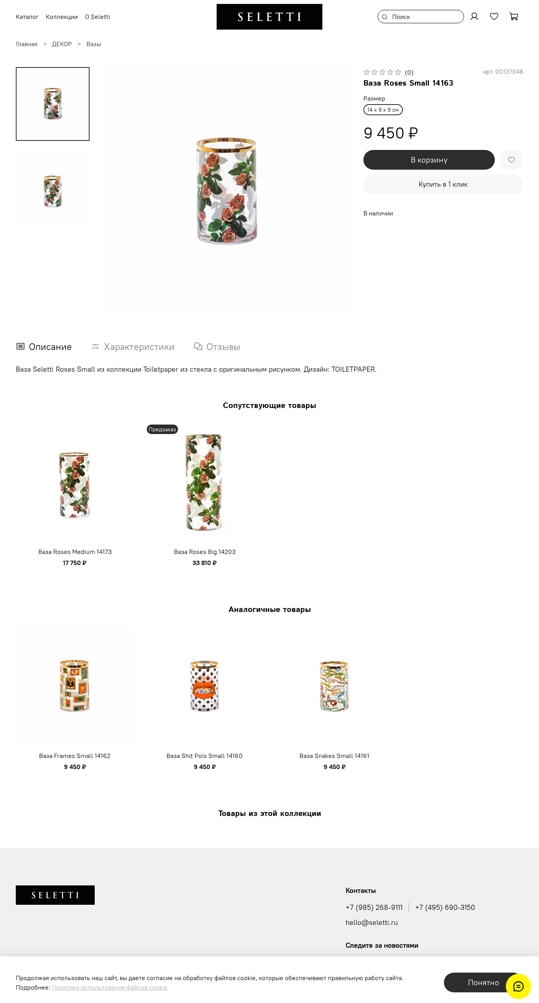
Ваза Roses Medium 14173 (75, 552)
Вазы (93, 44)
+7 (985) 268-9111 (374, 907)
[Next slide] (335, 191)
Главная (26, 44)
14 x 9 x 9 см (383, 109)
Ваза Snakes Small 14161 (334, 756)
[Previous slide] (118, 191)
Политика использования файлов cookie (110, 987)
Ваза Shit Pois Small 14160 (205, 756)
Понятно (483, 982)
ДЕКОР (62, 44)
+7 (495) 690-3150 (445, 907)
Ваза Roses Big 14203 (205, 552)
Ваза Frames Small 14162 (74, 756)
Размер (374, 98)
